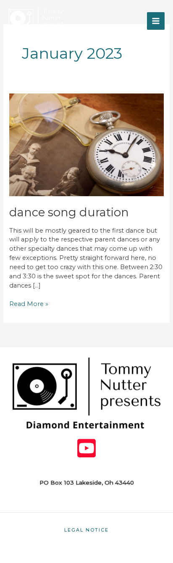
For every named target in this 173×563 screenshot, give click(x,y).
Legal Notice (86, 530)
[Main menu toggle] (156, 21)
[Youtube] (86, 448)
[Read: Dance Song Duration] (86, 144)
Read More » (28, 304)
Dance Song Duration (69, 212)
